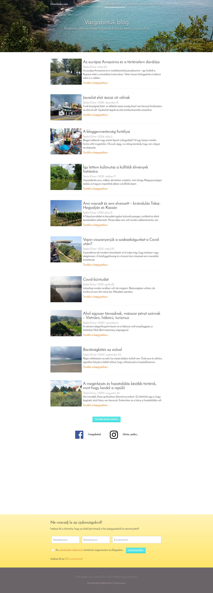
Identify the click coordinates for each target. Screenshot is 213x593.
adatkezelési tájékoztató (71, 550)
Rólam (159, 4)
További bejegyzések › (106, 419)
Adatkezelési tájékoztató (99, 583)
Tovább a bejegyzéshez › (95, 83)
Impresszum (120, 583)
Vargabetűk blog (115, 4)
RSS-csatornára (73, 559)
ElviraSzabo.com (59, 4)
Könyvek (133, 4)
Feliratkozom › (136, 550)
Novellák (146, 4)
